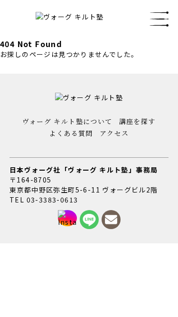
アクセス (114, 133)
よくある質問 (71, 133)
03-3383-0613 (52, 199)
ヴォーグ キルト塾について (67, 121)
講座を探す (137, 121)
